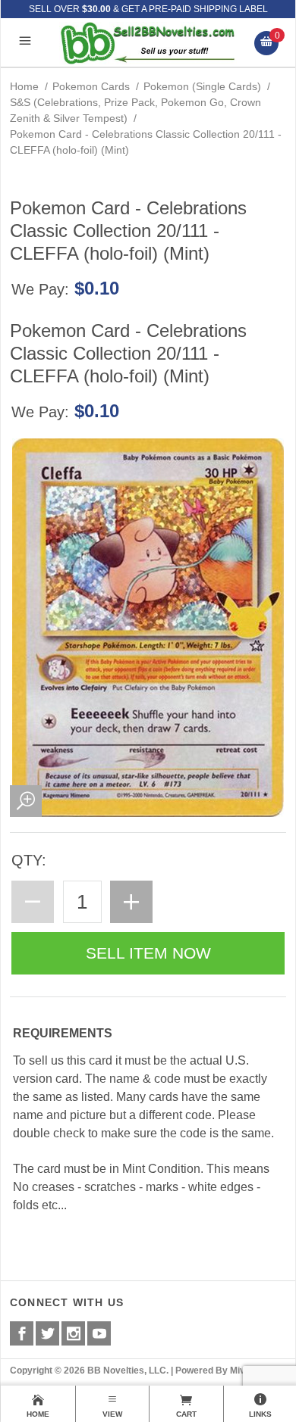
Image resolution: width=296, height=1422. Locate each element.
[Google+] (73, 1333)
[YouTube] (99, 1333)
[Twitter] (47, 1333)
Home (24, 86)
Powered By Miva (212, 1370)
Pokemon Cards (91, 86)
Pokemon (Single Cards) (202, 86)
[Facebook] (21, 1333)
